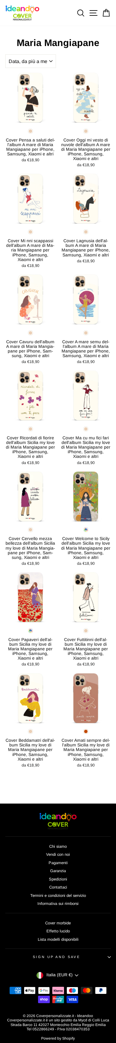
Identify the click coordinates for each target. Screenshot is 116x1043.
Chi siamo (58, 846)
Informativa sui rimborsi (58, 903)
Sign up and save (56, 957)
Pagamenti (58, 862)
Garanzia (58, 870)
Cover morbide (58, 923)
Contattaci (58, 887)
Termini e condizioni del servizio (58, 895)
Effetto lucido (58, 931)
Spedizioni (58, 879)
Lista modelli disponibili (58, 939)
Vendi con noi (58, 854)
